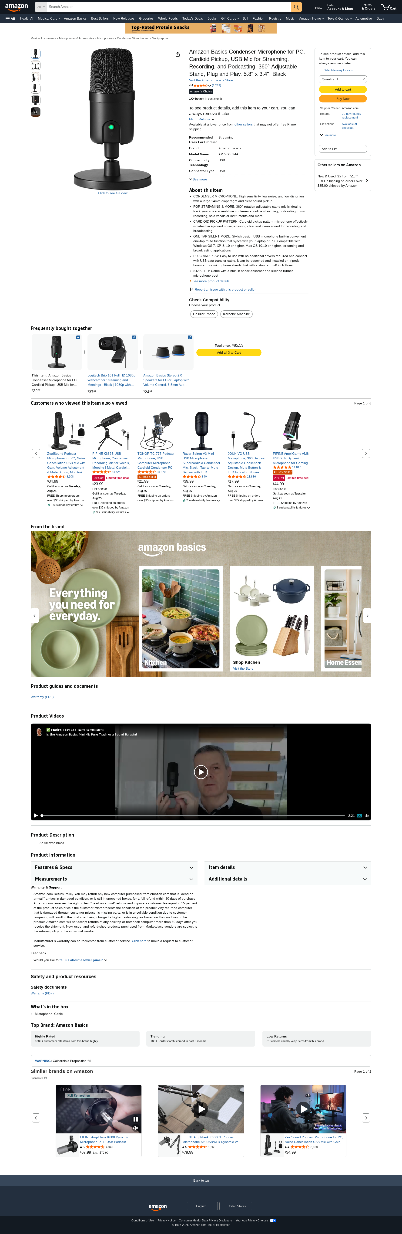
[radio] (35, 53)
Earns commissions (91, 729)
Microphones (105, 38)
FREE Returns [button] (200, 119)
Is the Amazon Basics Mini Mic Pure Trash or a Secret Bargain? (91, 734)
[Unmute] (367, 815)
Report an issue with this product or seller (225, 289)
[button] (10, 18)
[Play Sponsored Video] (201, 1109)
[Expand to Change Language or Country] (321, 8)
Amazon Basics (75, 18)
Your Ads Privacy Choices (252, 1220)
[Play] (34, 816)
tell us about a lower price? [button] (82, 960)
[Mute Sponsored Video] (136, 1128)
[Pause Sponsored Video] (136, 1119)
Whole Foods (168, 18)
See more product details (210, 281)
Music (290, 18)
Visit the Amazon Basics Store (211, 80)
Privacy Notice (166, 1220)
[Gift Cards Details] (238, 18)
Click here (139, 941)
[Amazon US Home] (158, 1208)
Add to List (329, 149)
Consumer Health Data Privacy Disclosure (205, 1220)
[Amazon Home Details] (323, 18)
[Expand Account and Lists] (355, 9)
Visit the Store (243, 668)
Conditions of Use (142, 1220)
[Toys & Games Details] (351, 18)
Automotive (363, 18)
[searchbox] (169, 7)
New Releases (123, 18)
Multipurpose (160, 38)
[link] (112, 352)
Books (212, 18)
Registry (275, 18)
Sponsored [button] (37, 1077)
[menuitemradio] (359, 815)
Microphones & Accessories (76, 38)
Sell (245, 18)
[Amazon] (17, 7)
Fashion (259, 18)
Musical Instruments (43, 38)
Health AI (26, 18)
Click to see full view (112, 193)
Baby (380, 18)
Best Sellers (100, 18)
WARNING (43, 1061)
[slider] (193, 815)
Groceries (146, 18)
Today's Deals (192, 18)
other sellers (243, 124)
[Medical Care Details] (59, 18)
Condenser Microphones (132, 38)
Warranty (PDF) (42, 697)
